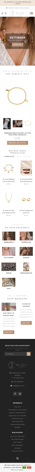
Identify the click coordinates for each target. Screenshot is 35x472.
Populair (26, 156)
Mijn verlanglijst (17, 445)
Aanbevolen (9, 156)
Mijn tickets (17, 442)
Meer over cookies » (17, 470)
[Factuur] (17, 458)
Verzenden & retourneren (17, 410)
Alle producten (17, 451)
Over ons (17, 407)
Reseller (17, 427)
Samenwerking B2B (17, 424)
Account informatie (17, 436)
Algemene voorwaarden (17, 415)
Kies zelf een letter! (17, 143)
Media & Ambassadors (17, 413)
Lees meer (8, 332)
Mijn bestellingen (17, 439)
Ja (24, 467)
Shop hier (17, 44)
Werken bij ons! (17, 418)
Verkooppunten (17, 421)
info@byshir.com (18, 386)
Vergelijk (17, 448)
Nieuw (18, 156)
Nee (29, 467)
